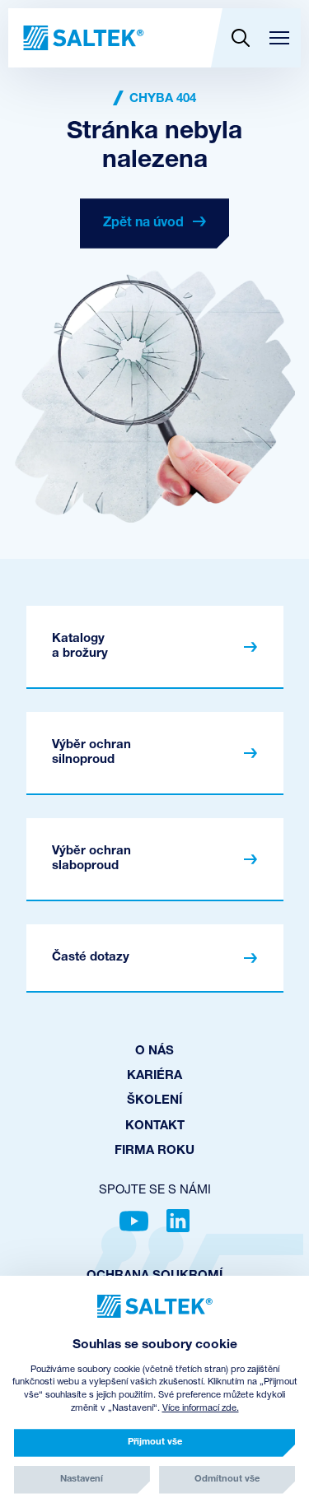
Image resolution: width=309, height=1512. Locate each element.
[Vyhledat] (240, 37)
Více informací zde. (200, 1408)
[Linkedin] (178, 1220)
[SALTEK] (82, 38)
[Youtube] (133, 1220)
